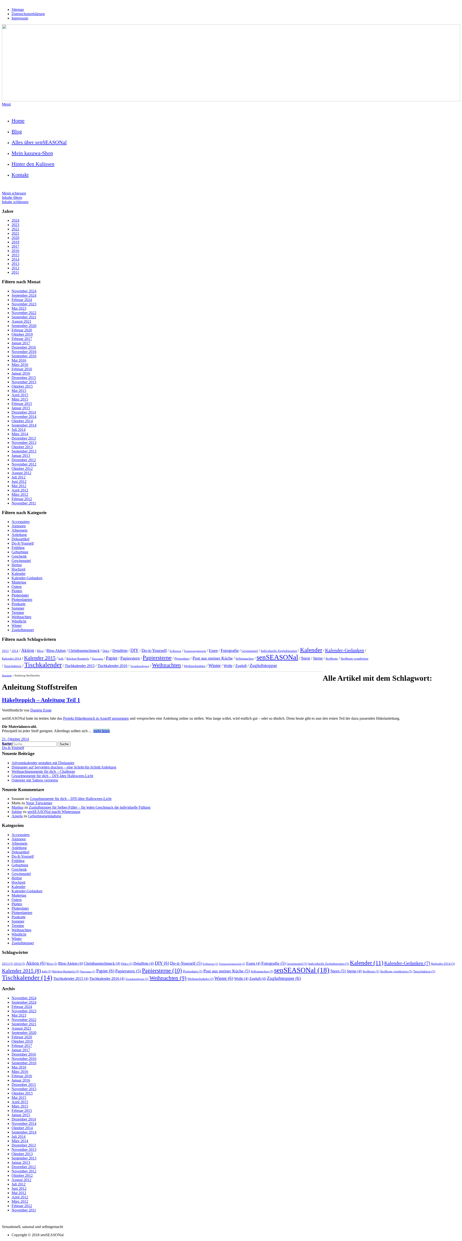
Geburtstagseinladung (44, 816)
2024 (15, 220)
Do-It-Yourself (23, 543)
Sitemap (18, 9)
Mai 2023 (19, 308)
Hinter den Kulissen (33, 164)
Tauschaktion (12, 666)
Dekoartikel (20, 539)
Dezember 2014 (24, 412)
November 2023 (24, 304)
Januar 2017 (21, 343)
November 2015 (24, 382)
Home (18, 121)
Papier (111, 658)
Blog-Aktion (56, 651)
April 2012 (20, 490)
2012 (15, 268)
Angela (17, 816)
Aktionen (19, 526)
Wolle (228, 666)
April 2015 (20, 395)
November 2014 (24, 417)
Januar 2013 (21, 456)
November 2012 (24, 464)
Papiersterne (157, 658)
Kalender (19, 574)
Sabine (17, 812)
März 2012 (20, 494)
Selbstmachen (245, 658)
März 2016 (20, 365)
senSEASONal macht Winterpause (53, 812)
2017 (15, 246)
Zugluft (241, 666)
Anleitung (19, 535)
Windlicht (19, 621)
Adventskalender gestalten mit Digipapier (43, 763)
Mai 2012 (19, 486)
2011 (15, 272)
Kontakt (20, 175)
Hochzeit (18, 569)
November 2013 (24, 443)
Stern (305, 658)
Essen (213, 651)
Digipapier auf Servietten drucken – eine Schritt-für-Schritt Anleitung (64, 767)
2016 (15, 251)
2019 (15, 242)
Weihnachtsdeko (194, 666)
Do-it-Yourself (154, 650)
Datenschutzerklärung (28, 14)
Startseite (7, 675)
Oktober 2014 (22, 421)
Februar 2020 (22, 330)
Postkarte (19, 604)
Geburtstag (20, 552)
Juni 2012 (19, 481)
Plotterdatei (20, 595)
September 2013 (24, 451)
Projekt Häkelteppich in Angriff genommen (96, 718)
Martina (17, 807)
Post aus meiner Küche (212, 658)
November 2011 (24, 503)
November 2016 (24, 352)
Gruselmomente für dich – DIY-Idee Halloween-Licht (52, 776)
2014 (15, 259)
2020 (15, 238)
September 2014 (24, 425)
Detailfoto (120, 651)
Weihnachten (21, 617)
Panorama (97, 658)
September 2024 (24, 295)
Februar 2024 (22, 300)
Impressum (20, 18)
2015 (15, 255)
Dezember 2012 (24, 460)
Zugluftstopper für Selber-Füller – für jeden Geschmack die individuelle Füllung (89, 807)
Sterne (318, 658)
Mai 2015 (19, 391)
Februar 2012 (22, 499)
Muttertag (19, 582)
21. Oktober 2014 (15, 739)
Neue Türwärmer (39, 803)
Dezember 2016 (24, 347)
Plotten (17, 591)
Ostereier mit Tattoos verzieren (35, 780)
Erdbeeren (175, 651)
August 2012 (21, 473)
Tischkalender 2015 (80, 666)
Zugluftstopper (23, 630)
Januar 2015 (21, 408)
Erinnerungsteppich (195, 651)
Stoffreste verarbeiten (354, 658)
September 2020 (24, 326)
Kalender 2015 (40, 658)
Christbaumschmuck (84, 651)
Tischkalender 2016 (112, 666)
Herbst (17, 565)
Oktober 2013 (22, 447)
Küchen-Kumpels (77, 658)
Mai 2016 (19, 360)
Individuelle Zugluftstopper (279, 651)
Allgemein (19, 530)
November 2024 (24, 291)
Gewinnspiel (21, 561)
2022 (15, 229)
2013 (15, 264)
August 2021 (21, 321)
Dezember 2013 (24, 438)
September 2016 (24, 356)
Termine (18, 613)
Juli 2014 (19, 430)
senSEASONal (277, 657)
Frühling (18, 548)
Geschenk (19, 556)
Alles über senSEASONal (39, 142)
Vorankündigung (139, 666)
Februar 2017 (22, 339)
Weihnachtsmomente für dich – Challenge (43, 771)
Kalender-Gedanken (27, 578)
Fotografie (230, 650)
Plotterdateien (22, 600)
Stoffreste (332, 658)
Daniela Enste (40, 710)
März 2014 (20, 434)
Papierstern (130, 658)
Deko (106, 651)
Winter (17, 626)
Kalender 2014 (11, 658)
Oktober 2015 (22, 386)
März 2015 (20, 399)
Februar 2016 (22, 369)
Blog (17, 131)
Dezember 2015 (24, 378)
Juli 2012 (19, 477)
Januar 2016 (21, 373)
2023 (15, 225)
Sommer (18, 608)
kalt (61, 658)
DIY (134, 650)
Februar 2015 (22, 404)
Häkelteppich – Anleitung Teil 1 (41, 700)
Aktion (27, 650)
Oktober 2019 (22, 334)
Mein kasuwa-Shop (32, 153)
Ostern (17, 587)
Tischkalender (43, 664)
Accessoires (21, 522)
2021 (15, 233)
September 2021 (24, 317)
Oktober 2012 (22, 468)
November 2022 (24, 313)
